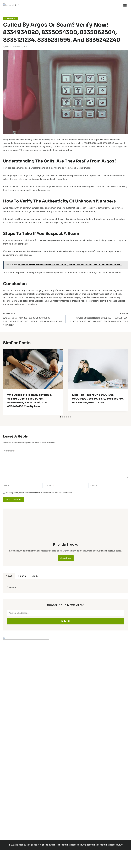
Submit (65, 621)
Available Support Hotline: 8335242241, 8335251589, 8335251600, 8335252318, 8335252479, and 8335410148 (99, 317)
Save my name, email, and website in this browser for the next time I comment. (39, 492)
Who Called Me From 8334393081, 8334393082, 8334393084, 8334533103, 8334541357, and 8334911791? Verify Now (32, 319)
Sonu (7, 46)
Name (8, 485)
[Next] (124, 382)
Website (93, 485)
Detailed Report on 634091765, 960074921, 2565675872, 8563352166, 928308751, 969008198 (98, 398)
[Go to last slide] (7, 382)
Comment (9, 450)
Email (50, 485)
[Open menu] (125, 5)
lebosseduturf (11, 18)
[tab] (60, 416)
